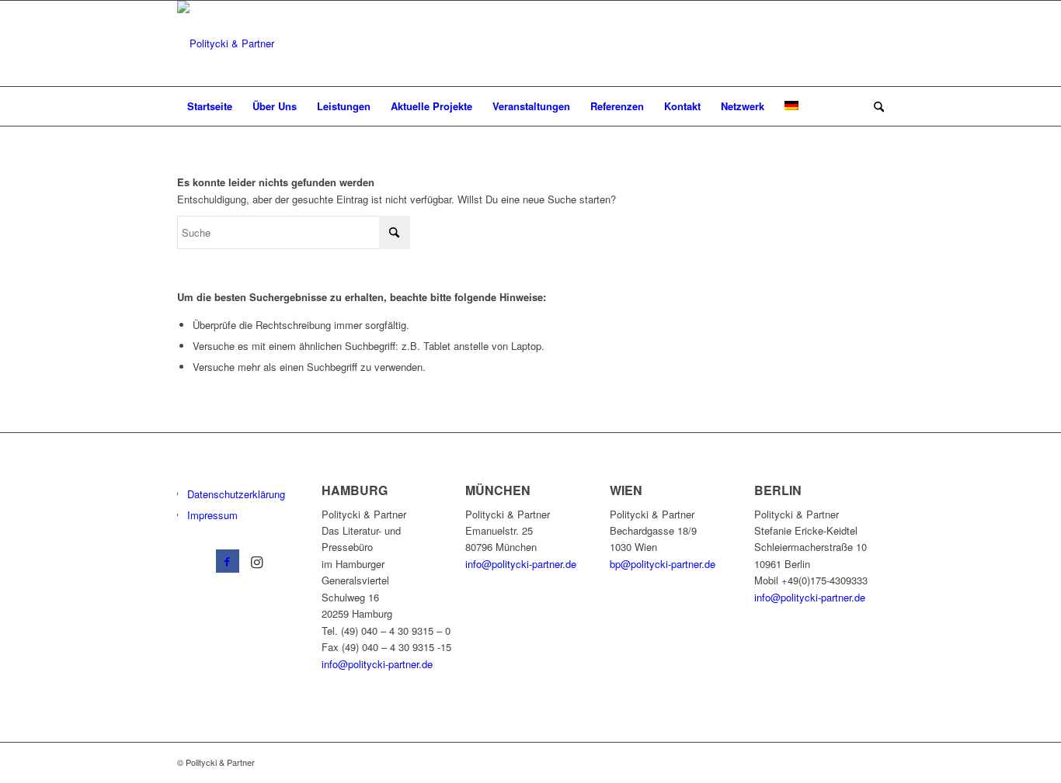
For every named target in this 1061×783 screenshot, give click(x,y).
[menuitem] (209, 106)
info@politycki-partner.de (377, 664)
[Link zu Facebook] (227, 561)
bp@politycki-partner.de (662, 563)
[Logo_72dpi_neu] (225, 43)
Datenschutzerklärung (236, 494)
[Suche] (874, 106)
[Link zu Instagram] (257, 561)
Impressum (212, 515)
